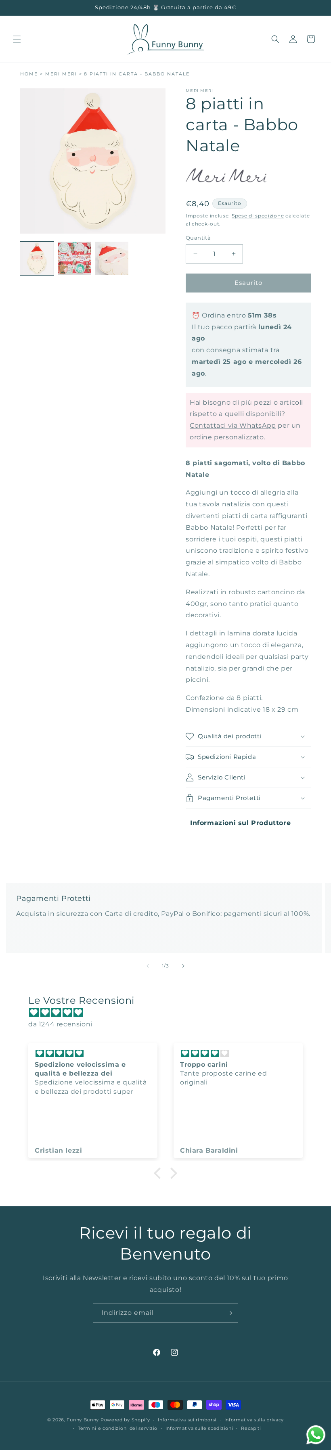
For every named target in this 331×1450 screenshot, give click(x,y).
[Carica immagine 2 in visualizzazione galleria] (74, 258)
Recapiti (251, 1428)
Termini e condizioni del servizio (117, 1428)
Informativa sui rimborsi (187, 1420)
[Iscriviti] (229, 1313)
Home (29, 74)
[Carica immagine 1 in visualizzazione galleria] (37, 258)
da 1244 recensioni (60, 1024)
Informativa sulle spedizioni (199, 1428)
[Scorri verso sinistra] (148, 966)
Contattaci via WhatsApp (233, 425)
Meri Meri (61, 74)
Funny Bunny (83, 1420)
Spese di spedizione (258, 216)
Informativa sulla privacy (254, 1420)
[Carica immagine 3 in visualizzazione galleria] (111, 258)
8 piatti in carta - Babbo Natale (137, 74)
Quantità (198, 237)
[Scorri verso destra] (183, 966)
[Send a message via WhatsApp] (316, 1435)
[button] (17, 39)
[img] (169, 1013)
